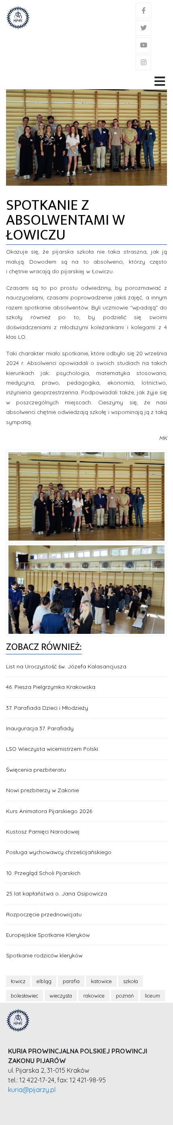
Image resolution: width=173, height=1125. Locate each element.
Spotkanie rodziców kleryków (44, 955)
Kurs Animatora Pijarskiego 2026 (49, 810)
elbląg (44, 981)
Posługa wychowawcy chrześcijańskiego (58, 851)
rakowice (94, 995)
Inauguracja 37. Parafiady (40, 728)
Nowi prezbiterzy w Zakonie (42, 790)
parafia (71, 981)
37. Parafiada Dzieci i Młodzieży (47, 707)
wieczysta (60, 995)
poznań (125, 995)
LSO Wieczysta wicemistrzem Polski (52, 748)
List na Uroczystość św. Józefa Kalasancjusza (66, 666)
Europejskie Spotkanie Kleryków (48, 934)
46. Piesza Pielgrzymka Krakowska (50, 686)
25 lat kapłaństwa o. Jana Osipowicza (56, 893)
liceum (152, 995)
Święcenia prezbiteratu (36, 769)
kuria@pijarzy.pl (32, 1090)
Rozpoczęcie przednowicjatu (44, 914)
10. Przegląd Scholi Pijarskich (43, 872)
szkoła (130, 981)
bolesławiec (24, 995)
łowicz (18, 981)
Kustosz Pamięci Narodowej (43, 831)
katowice (101, 981)
